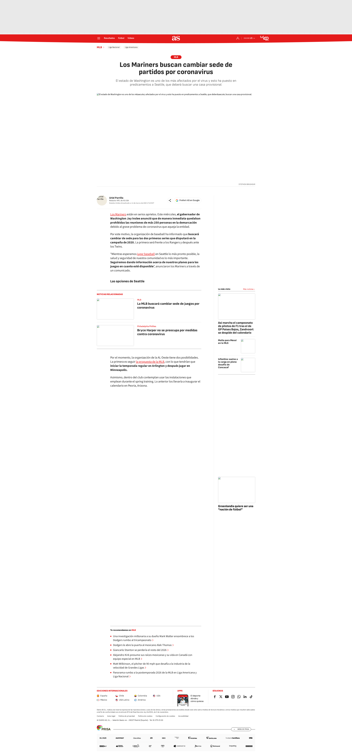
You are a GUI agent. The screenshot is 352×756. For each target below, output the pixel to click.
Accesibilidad (183, 716)
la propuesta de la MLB (150, 361)
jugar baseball (146, 254)
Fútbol (121, 38)
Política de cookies (145, 716)
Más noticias (248, 289)
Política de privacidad (127, 716)
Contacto (100, 716)
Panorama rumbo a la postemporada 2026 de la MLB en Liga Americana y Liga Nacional (155, 674)
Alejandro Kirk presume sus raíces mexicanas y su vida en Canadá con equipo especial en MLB (152, 657)
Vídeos (131, 38)
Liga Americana (131, 47)
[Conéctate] (237, 38)
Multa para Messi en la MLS (227, 341)
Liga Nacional (114, 47)
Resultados (109, 38)
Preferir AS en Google (189, 200)
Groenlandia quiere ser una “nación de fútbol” (235, 507)
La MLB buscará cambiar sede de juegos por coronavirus (168, 306)
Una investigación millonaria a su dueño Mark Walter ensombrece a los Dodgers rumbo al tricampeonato (153, 638)
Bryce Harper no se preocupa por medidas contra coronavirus (167, 332)
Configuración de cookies (165, 716)
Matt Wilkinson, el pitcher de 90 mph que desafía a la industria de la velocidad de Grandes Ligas (151, 666)
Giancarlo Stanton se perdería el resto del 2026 (140, 650)
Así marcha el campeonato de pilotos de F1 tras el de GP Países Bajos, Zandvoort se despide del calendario (236, 328)
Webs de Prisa (243, 729)
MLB (99, 47)
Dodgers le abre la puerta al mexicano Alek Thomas (142, 645)
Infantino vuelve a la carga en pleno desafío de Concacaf (228, 363)
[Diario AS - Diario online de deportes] (176, 38)
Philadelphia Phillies (146, 326)
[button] (170, 200)
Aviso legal (111, 716)
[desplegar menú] (99, 38)
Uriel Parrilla (116, 197)
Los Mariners (118, 214)
